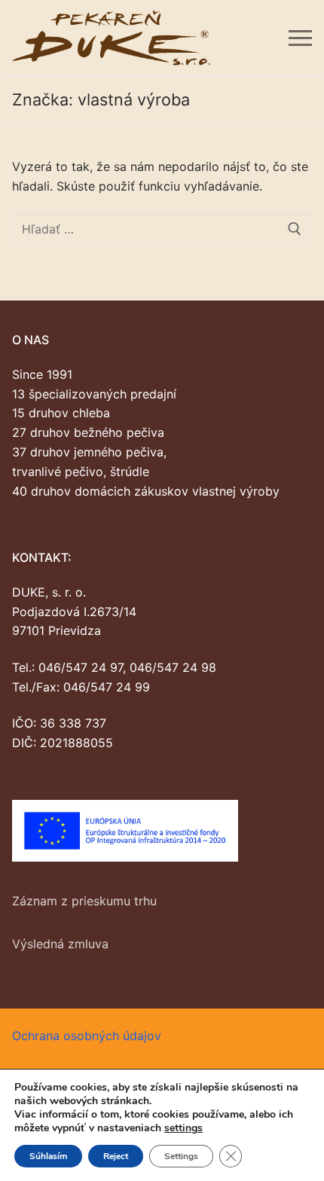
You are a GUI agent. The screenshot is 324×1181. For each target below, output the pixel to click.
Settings (181, 1156)
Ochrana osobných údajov (86, 1035)
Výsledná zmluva (60, 943)
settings (183, 1128)
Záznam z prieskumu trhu (84, 900)
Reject (115, 1156)
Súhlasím (48, 1156)
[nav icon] (300, 37)
